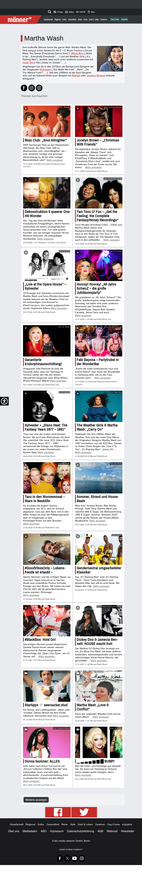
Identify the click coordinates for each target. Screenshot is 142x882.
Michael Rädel (44, 163)
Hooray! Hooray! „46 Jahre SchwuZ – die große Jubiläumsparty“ (96, 288)
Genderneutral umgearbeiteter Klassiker (99, 570)
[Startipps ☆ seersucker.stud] (46, 686)
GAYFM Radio (80, 12)
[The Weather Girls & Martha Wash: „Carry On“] (98, 406)
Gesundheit (72, 19)
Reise (80, 19)
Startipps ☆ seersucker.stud (46, 705)
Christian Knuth (54, 242)
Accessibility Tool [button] (4, 401)
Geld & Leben (94, 19)
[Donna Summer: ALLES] (46, 742)
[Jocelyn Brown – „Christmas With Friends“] (98, 121)
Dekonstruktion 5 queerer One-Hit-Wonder (47, 213)
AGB (100, 831)
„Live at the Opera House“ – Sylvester (45, 286)
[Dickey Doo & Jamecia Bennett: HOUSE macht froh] (98, 620)
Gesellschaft (48, 19)
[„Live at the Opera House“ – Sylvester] (46, 265)
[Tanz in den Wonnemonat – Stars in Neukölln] (46, 477)
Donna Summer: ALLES (42, 761)
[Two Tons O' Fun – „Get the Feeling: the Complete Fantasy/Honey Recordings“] (98, 192)
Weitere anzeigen (36, 800)
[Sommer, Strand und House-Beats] (98, 477)
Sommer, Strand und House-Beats (98, 498)
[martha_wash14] (31, 88)
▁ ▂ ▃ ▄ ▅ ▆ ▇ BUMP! (96, 761)
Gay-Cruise (115, 19)
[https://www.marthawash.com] (39, 88)
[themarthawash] (24, 88)
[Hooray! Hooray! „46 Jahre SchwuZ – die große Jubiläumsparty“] (98, 265)
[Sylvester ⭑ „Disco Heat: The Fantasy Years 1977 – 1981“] (46, 406)
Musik (104, 171)
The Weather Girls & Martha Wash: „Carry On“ (97, 427)
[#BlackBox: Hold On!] (46, 620)
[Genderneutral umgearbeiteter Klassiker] (98, 549)
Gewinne (103, 19)
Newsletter (127, 831)
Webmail (112, 831)
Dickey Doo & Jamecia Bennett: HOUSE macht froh (97, 641)
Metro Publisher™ (75, 849)
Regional (57, 19)
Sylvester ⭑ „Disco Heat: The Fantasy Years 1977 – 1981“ (46, 427)
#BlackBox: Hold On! (40, 639)
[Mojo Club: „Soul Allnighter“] (46, 121)
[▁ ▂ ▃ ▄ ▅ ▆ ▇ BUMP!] (98, 742)
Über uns (13, 831)
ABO (44, 831)
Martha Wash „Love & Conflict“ (93, 707)
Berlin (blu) (106, 319)
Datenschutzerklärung (80, 831)
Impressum (57, 831)
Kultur (64, 19)
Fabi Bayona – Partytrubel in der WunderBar (98, 361)
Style (85, 19)
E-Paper (58, 12)
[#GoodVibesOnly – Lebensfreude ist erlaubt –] (46, 549)
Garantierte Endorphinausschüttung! (43, 361)
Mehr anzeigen (54, 160)
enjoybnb (124, 19)
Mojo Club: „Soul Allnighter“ (46, 140)
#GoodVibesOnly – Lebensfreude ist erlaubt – (45, 570)
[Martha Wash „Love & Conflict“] (98, 686)
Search (49, 11)
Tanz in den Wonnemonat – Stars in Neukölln (45, 498)
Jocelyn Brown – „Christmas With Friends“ (98, 142)
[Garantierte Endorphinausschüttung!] (46, 341)
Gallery (69, 12)
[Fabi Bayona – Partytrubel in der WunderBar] (98, 341)
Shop (91, 12)
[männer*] (21, 19)
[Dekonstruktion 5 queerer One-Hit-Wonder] (46, 192)
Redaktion (42, 242)
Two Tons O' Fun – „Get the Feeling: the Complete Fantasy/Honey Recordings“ (97, 216)
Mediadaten (30, 831)
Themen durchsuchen (34, 96)
